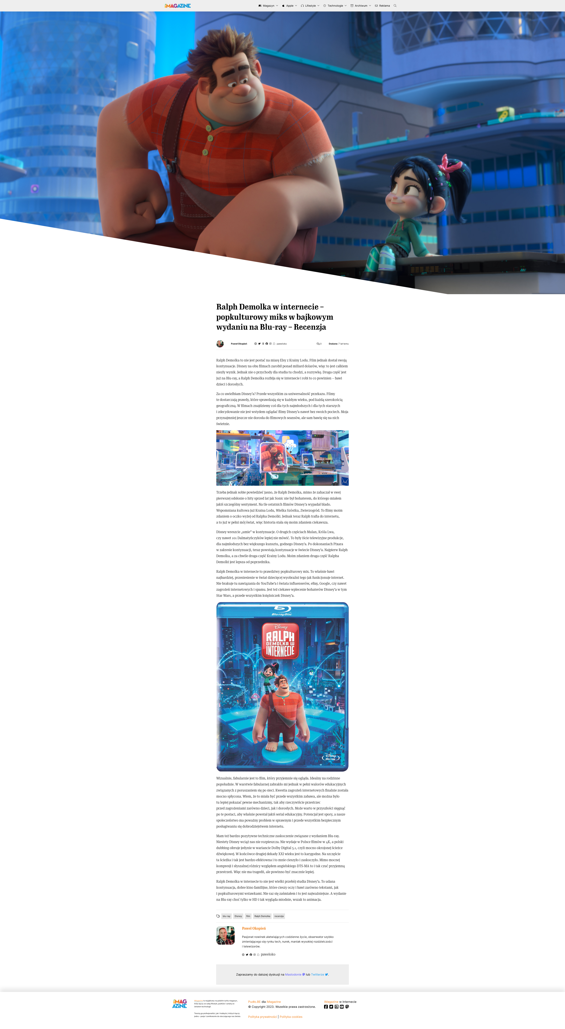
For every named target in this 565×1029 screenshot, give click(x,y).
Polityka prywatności (262, 1017)
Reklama (384, 5)
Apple (289, 5)
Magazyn (268, 5)
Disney (238, 916)
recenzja (279, 916)
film (248, 916)
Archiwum (360, 5)
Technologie (335, 5)
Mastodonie (293, 974)
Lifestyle (310, 5)
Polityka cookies (291, 1017)
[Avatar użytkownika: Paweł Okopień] (225, 935)
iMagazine (198, 1001)
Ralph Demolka (262, 916)
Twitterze (318, 974)
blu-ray (226, 916)
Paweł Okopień (239, 343)
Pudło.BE (254, 1002)
